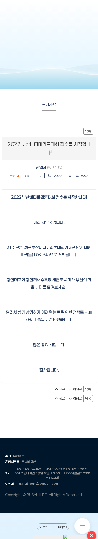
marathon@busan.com (39, 483)
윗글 (62, 389)
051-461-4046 (29, 469)
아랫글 (77, 389)
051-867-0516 (57, 469)
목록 (88, 131)
